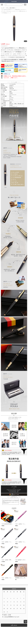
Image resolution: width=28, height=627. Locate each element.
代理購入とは (6, 74)
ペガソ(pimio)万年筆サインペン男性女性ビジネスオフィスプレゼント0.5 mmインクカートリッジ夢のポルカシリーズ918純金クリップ (14, 11)
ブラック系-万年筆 (10, 8)
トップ (2, 8)
